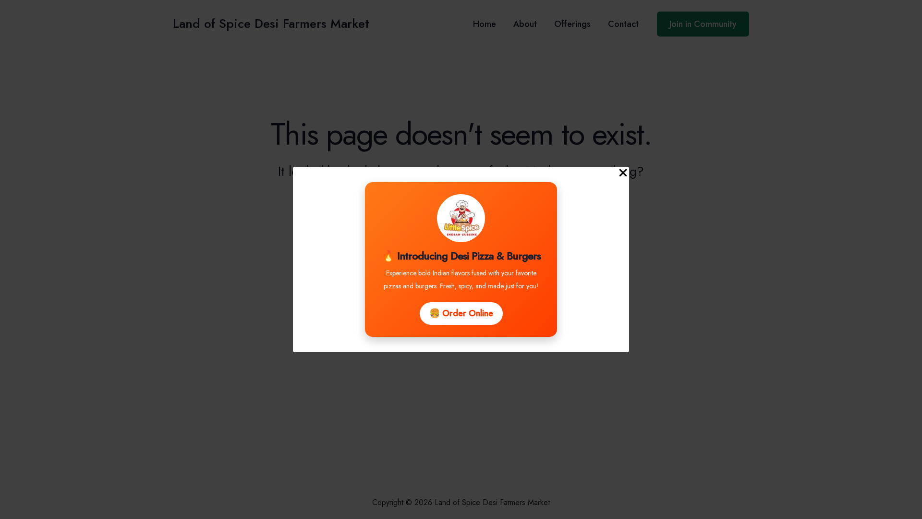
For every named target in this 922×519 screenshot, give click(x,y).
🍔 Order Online (461, 313)
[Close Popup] (623, 173)
